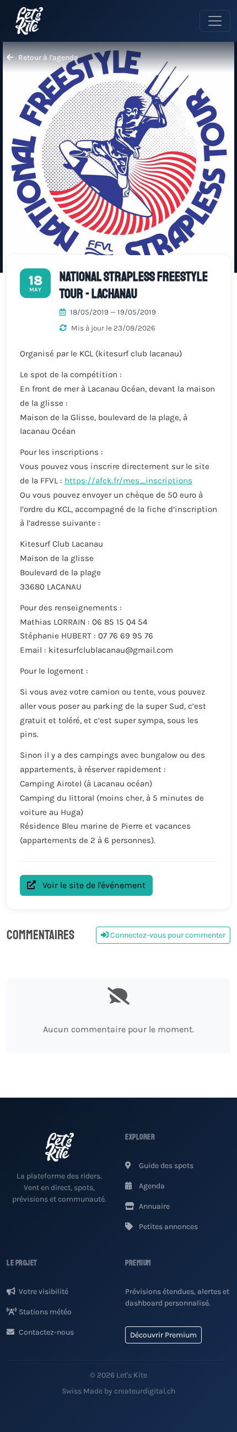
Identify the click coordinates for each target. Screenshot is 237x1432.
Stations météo (45, 1312)
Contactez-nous (46, 1332)
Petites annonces (167, 1226)
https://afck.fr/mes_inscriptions (128, 481)
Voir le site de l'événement (93, 885)
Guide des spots (165, 1165)
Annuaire (153, 1206)
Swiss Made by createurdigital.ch (118, 1391)
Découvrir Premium (163, 1335)
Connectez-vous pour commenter (167, 935)
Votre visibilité (43, 1291)
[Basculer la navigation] (215, 21)
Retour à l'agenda (47, 57)
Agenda (151, 1186)
